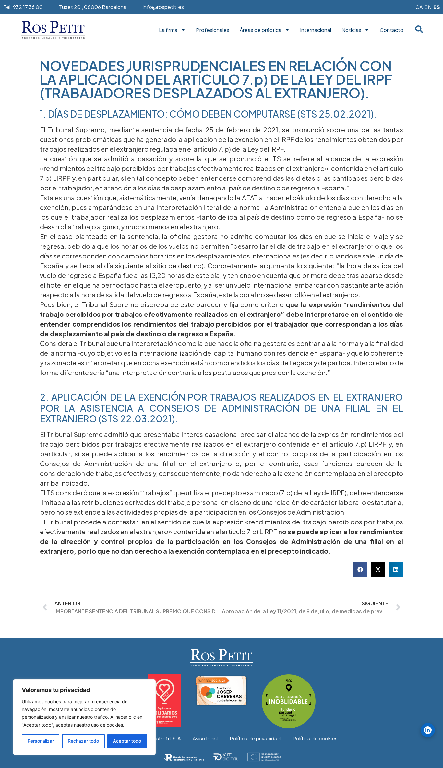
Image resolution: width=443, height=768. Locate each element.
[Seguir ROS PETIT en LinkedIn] (428, 730)
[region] (84, 717)
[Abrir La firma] (183, 30)
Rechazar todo (83, 741)
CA (419, 7)
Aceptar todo (127, 741)
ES (436, 7)
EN (428, 7)
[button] (360, 569)
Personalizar (41, 741)
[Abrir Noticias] (367, 30)
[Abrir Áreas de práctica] (287, 30)
